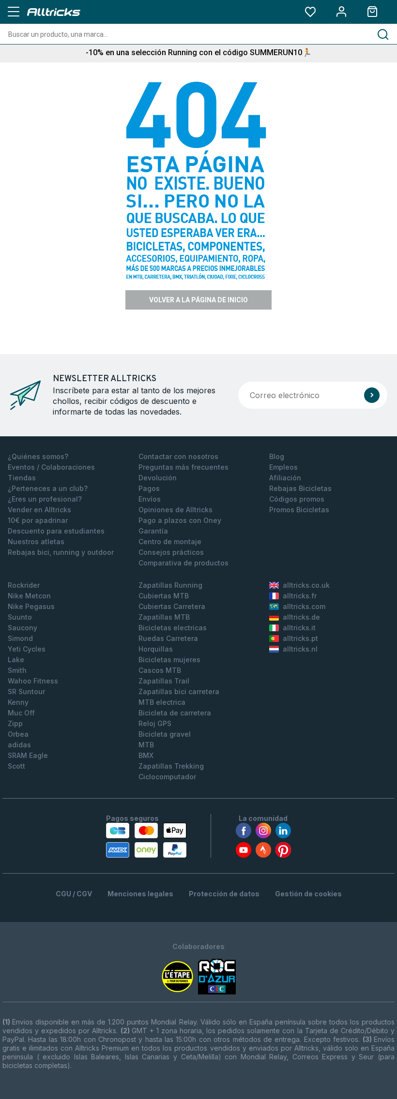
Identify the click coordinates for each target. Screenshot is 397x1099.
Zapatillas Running (170, 585)
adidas (19, 745)
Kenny (18, 702)
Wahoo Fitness (33, 681)
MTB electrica (161, 702)
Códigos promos (296, 499)
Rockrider (24, 585)
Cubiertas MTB (163, 596)
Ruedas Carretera (168, 638)
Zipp (15, 723)
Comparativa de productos (183, 563)
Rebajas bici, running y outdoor (61, 552)
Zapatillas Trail (163, 681)
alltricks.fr (300, 596)
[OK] (372, 395)
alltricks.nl (300, 649)
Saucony (22, 628)
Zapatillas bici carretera (178, 691)
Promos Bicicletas (299, 509)
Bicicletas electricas (172, 628)
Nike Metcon (29, 596)
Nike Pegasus (31, 606)
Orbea (18, 734)
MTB (146, 745)
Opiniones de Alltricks (175, 509)
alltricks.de (301, 617)
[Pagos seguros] (146, 840)
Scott (16, 766)
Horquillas (155, 649)
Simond (20, 638)
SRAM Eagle (28, 755)
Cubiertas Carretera (171, 606)
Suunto (20, 617)
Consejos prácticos (171, 552)
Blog (276, 456)
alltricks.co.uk (306, 585)
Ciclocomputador (167, 776)
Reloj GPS (154, 723)
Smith (17, 670)
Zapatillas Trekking (171, 766)
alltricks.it (299, 628)
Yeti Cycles (27, 649)
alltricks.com (304, 606)
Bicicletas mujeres (169, 659)
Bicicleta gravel (164, 734)
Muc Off (21, 713)
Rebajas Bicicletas (300, 488)
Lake (16, 659)
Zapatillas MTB (164, 617)
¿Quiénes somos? (38, 456)
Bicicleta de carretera (174, 713)
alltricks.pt (300, 638)
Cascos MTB (159, 670)
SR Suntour (26, 691)
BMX (145, 755)
